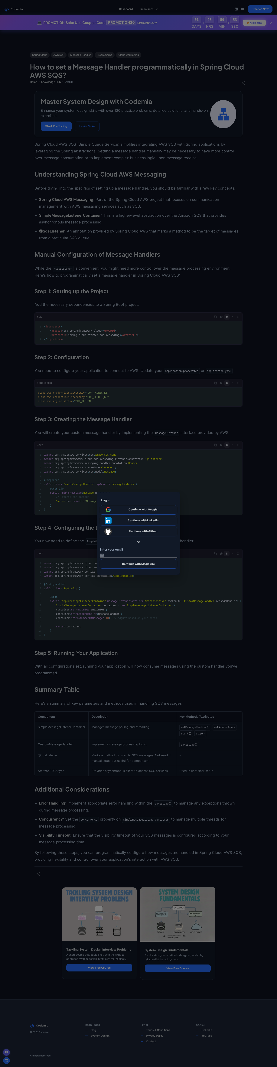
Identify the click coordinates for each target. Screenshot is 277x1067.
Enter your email (111, 549)
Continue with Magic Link (138, 563)
